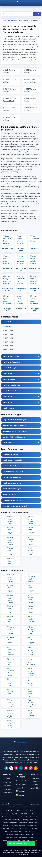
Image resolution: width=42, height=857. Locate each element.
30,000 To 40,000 (8, 334)
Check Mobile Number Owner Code (15, 506)
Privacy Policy (7, 789)
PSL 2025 (24, 814)
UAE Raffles (32, 831)
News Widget (35, 788)
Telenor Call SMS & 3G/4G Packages (15, 431)
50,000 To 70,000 (8, 342)
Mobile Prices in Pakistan (10, 823)
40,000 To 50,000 (8, 338)
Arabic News (21, 788)
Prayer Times (5, 828)
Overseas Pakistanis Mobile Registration (24, 807)
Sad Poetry (25, 820)
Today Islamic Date (16, 831)
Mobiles (10, 20)
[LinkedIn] (21, 768)
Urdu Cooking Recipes (21, 837)
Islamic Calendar (34, 828)
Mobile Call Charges (10, 494)
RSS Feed (35, 784)
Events (7, 831)
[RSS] (36, 768)
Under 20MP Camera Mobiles (29, 80)
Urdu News (33, 811)
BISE (23, 840)
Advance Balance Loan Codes (13, 472)
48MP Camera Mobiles (29, 90)
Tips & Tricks (7, 443)
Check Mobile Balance (10, 454)
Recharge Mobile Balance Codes (14, 466)
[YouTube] (26, 768)
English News (21, 784)
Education (25, 811)
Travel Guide (18, 834)
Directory (32, 837)
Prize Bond (33, 820)
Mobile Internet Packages (12, 489)
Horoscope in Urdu (18, 817)
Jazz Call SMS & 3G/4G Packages (14, 437)
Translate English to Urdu (17, 825)
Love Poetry (16, 820)
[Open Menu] (3, 3)
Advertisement (7, 793)
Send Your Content (35, 779)
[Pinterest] (16, 768)
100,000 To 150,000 (8, 350)
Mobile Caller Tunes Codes (12, 483)
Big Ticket (5, 825)
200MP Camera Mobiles (10, 118)
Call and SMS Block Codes (12, 477)
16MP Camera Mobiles (9, 80)
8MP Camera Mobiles (9, 71)
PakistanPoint (21, 781)
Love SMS (8, 807)
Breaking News (5, 814)
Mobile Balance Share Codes (12, 460)
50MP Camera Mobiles (29, 99)
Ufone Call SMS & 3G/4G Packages (15, 425)
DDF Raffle (14, 828)
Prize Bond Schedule (29, 834)
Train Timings (23, 823)
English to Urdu (33, 823)
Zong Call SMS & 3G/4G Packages (14, 420)
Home (4, 20)
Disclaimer (6, 786)
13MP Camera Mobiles (29, 71)
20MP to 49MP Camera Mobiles (9, 99)
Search (36, 14)
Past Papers (17, 840)
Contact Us (7, 782)
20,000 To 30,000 (8, 330)
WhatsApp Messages (33, 804)
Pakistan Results (7, 840)
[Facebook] (6, 768)
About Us (7, 778)
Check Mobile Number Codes (13, 500)
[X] (11, 768)
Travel (25, 831)
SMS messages (23, 828)
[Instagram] (31, 768)
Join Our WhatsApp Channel (20, 843)
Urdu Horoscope (6, 817)
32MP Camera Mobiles (9, 90)
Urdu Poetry (7, 820)
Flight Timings (9, 834)
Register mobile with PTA (18, 804)
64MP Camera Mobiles (9, 109)
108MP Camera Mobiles (30, 109)
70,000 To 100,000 (8, 346)
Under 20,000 (7, 326)
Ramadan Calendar (32, 825)
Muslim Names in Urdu (32, 817)
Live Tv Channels (34, 814)
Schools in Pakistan (32, 840)
